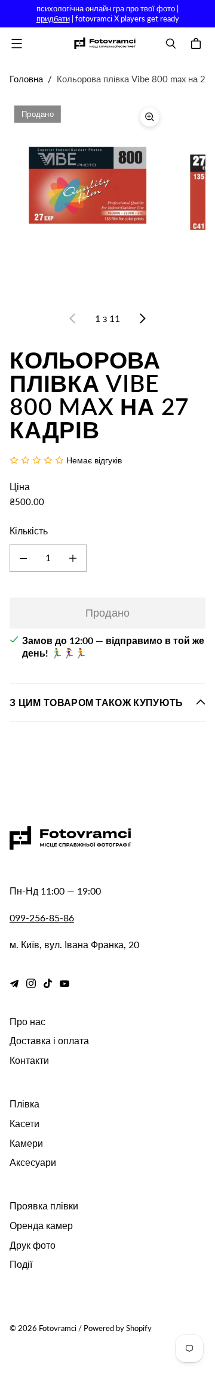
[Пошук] (171, 43)
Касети (24, 1123)
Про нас (27, 1021)
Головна (26, 78)
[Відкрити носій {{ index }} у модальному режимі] (88, 178)
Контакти (29, 1060)
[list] (107, 198)
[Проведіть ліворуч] (72, 318)
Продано (107, 612)
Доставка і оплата (49, 1040)
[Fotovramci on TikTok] (47, 983)
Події (21, 1264)
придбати (53, 18)
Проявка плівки (44, 1205)
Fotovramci (57, 1328)
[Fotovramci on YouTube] (64, 983)
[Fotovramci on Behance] (14, 983)
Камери (26, 1143)
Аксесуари (33, 1162)
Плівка (24, 1103)
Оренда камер (41, 1225)
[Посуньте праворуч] (142, 318)
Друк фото (33, 1245)
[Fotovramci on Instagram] (31, 983)
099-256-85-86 (42, 917)
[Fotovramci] (104, 43)
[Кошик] (197, 43)
